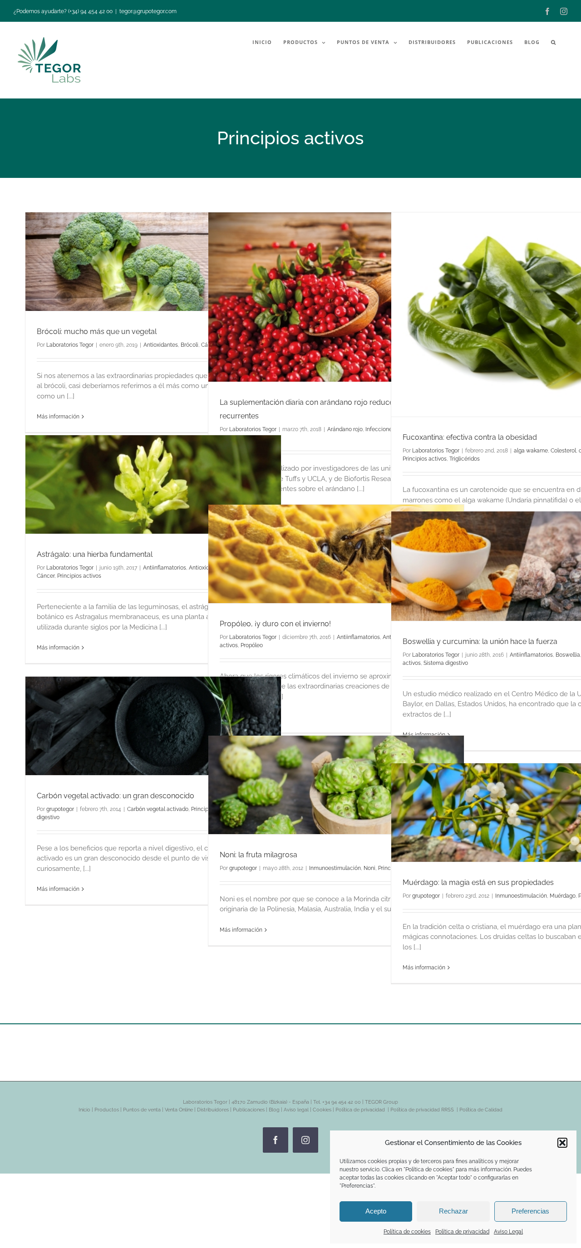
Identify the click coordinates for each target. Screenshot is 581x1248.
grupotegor (60, 809)
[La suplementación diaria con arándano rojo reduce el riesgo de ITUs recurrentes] (336, 297)
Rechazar (453, 1211)
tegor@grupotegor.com (148, 11)
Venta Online (179, 1110)
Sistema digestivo (445, 663)
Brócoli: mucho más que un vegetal (97, 331)
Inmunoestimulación (335, 868)
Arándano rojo (345, 429)
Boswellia (568, 655)
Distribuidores (213, 1110)
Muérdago (563, 896)
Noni (369, 868)
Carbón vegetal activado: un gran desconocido (115, 795)
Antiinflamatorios (164, 568)
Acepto (375, 1211)
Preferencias (530, 1211)
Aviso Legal (508, 1231)
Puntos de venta (142, 1110)
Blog (274, 1110)
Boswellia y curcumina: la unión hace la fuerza (480, 641)
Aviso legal (296, 1110)
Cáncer (45, 576)
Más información (58, 416)
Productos (106, 1110)
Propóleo (252, 645)
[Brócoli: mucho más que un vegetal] (153, 261)
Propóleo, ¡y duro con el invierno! (275, 623)
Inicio (84, 1110)
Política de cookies (407, 1231)
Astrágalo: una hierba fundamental (95, 554)
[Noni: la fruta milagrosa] (336, 785)
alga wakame (531, 450)
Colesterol (563, 450)
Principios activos (425, 459)
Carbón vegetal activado (157, 809)
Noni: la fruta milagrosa (258, 854)
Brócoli (189, 345)
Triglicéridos (464, 459)
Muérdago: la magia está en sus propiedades (478, 882)
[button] (562, 1142)
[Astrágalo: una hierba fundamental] (153, 484)
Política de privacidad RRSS (422, 1110)
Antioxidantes (160, 345)
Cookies (322, 1110)
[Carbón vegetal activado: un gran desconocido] (153, 726)
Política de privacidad (462, 1231)
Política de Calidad (480, 1110)
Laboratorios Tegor (70, 345)
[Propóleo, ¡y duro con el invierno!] (336, 554)
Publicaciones (249, 1110)
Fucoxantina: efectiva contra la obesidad (470, 437)
